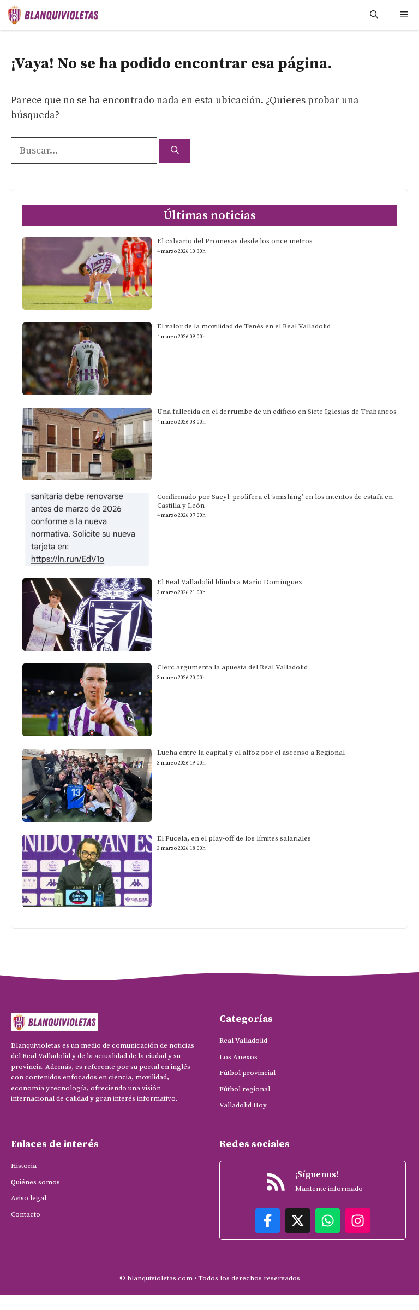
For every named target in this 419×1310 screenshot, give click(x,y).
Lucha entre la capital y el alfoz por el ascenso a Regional (251, 752)
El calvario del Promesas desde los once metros (235, 241)
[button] (374, 15)
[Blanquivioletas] (53, 15)
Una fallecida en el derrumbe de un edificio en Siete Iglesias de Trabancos (277, 411)
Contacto (25, 1214)
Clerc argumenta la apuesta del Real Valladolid (232, 667)
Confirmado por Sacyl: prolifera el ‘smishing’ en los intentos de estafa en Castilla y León (275, 501)
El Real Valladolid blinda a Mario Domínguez (229, 582)
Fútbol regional (244, 1089)
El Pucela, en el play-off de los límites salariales (234, 838)
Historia (24, 1165)
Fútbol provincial (247, 1072)
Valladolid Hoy (243, 1105)
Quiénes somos (35, 1182)
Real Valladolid (243, 1040)
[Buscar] (174, 151)
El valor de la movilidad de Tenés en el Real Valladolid (244, 326)
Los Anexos (238, 1057)
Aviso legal (28, 1198)
